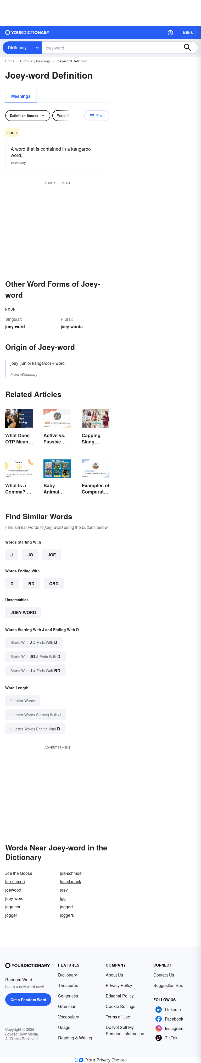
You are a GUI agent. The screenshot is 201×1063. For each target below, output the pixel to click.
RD (31, 584)
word (60, 363)
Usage (64, 1027)
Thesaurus (68, 985)
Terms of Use (118, 1017)
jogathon (13, 907)
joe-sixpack (70, 881)
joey (14, 363)
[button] (170, 32)
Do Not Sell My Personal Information (125, 1030)
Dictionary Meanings (35, 61)
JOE (52, 555)
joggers (67, 915)
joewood (13, 890)
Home (9, 61)
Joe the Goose (18, 873)
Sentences (68, 996)
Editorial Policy (120, 996)
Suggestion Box (168, 985)
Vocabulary (68, 1017)
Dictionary (17, 48)
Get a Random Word (28, 999)
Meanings (21, 96)
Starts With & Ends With (33, 642)
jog (63, 898)
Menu (188, 32)
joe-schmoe (71, 873)
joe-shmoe (15, 881)
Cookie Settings (120, 1006)
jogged (66, 907)
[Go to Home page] (27, 32)
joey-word (23, 612)
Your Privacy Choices (106, 1060)
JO (30, 555)
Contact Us (163, 975)
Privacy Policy (119, 985)
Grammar (66, 1006)
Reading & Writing (75, 1038)
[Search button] (190, 47)
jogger (11, 915)
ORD (54, 584)
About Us (114, 975)
